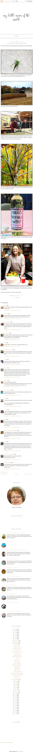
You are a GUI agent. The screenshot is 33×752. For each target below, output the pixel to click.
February (16, 690)
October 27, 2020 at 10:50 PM (12, 450)
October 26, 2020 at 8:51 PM (12, 395)
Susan (5, 409)
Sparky (5, 380)
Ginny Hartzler (7, 322)
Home (16, 36)
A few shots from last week (17, 652)
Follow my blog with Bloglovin (7, 742)
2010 (15, 708)
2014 (15, 702)
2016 (15, 699)
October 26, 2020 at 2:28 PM (12, 377)
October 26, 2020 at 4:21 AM (12, 339)
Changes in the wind (8, 349)
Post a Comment (4, 472)
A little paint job (17, 666)
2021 (15, 637)
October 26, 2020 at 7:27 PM (12, 386)
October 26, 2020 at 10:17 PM (12, 406)
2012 (15, 705)
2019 (15, 694)
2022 (15, 635)
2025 (15, 630)
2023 (15, 634)
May (16, 686)
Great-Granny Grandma (9, 454)
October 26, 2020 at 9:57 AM (12, 356)
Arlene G (6, 313)
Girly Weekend (17, 668)
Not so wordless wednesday (17, 673)
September (16, 679)
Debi (5, 441)
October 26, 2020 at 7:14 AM (12, 346)
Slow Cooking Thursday (14, 576)
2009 (15, 710)
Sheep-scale (17, 650)
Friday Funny (11, 541)
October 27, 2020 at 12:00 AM (12, 416)
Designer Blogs (20, 751)
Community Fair (11, 593)
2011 (15, 707)
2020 (15, 639)
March (16, 689)
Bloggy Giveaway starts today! (16, 532)
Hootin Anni (6, 333)
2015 (15, 700)
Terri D (5, 367)
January (16, 692)
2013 (15, 703)
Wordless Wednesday (13, 602)
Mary (5, 305)
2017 (15, 697)
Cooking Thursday (12, 567)
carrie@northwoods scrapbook (10, 430)
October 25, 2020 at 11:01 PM (12, 310)
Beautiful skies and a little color (17, 674)
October (16, 643)
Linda (5, 359)
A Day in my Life (17, 676)
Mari (5, 342)
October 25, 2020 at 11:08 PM (12, 318)
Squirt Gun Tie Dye (12, 559)
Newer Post (28, 474)
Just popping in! (11, 585)
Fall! (17, 658)
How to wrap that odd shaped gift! (17, 550)
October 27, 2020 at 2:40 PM (12, 438)
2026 (15, 629)
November (16, 642)
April (16, 687)
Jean (5, 398)
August (16, 681)
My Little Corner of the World (16, 17)
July (16, 682)
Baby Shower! (17, 660)
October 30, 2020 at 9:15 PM (12, 469)
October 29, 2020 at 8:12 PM (12, 459)
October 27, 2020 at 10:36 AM (12, 427)
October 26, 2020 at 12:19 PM (12, 364)
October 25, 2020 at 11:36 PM (12, 329)
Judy (5, 419)
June (16, 684)
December (16, 640)
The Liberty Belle (7, 390)
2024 (15, 632)
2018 (15, 695)
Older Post (4, 474)
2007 (15, 713)
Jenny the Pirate (7, 462)
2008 (15, 712)
